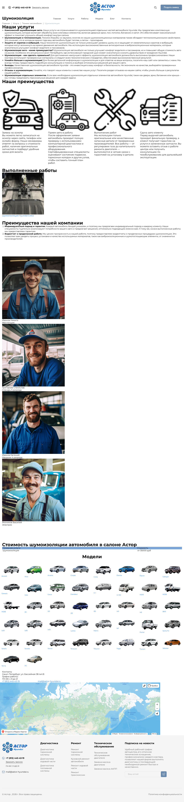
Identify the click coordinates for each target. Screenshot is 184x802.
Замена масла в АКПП (105, 769)
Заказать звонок (40, 7)
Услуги (71, 19)
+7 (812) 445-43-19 (11, 681)
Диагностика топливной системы (47, 768)
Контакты (126, 19)
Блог (112, 19)
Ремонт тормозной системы (77, 752)
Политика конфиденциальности (165, 794)
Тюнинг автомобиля (32, 23)
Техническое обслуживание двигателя (102, 755)
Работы (84, 19)
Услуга (16, 23)
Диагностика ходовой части (47, 760)
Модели (99, 19)
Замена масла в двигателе (102, 763)
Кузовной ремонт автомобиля (80, 760)
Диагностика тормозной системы (47, 752)
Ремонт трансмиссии (78, 773)
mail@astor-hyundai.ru (49, 681)
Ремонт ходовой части (79, 766)
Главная (57, 19)
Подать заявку (171, 7)
